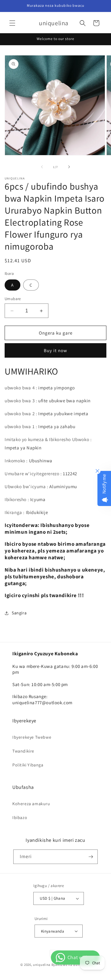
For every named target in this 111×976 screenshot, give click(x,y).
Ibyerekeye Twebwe (31, 737)
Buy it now (55, 350)
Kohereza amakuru (31, 803)
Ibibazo (19, 817)
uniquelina (42, 964)
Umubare (13, 298)
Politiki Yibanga (27, 765)
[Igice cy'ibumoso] (42, 167)
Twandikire (23, 751)
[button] (12, 23)
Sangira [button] (19, 613)
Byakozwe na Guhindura (71, 964)
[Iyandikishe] (90, 856)
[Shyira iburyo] (69, 167)
